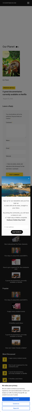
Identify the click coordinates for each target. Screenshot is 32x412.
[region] (16, 397)
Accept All (16, 399)
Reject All (16, 408)
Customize (16, 403)
